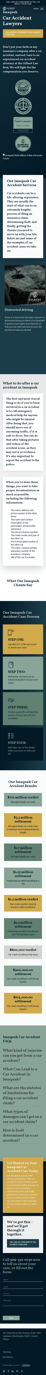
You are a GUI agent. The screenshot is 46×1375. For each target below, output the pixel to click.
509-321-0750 (21, 1259)
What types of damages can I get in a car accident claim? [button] (22, 1117)
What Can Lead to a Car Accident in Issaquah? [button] (20, 1074)
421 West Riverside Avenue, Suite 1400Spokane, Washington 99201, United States (22, 1336)
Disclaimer (8, 1357)
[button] (38, 8)
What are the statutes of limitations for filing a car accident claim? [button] (22, 1096)
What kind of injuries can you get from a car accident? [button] (22, 1055)
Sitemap (7, 1352)
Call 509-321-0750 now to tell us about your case (23, 3)
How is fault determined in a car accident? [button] (20, 1135)
